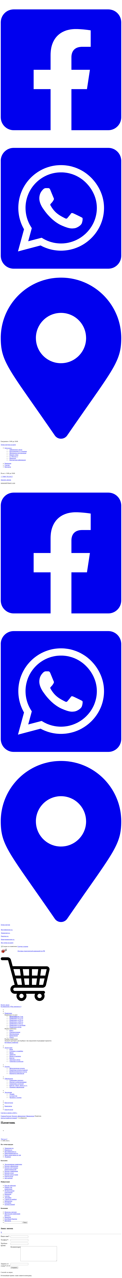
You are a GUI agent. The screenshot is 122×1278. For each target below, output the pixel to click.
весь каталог (9, 1178)
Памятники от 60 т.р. (16, 1023)
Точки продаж (5, 925)
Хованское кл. (5, 933)
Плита (12, 1037)
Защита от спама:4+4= (6, 1265)
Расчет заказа (5, 1005)
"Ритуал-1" (4, 1139)
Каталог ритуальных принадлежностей (11, 1168)
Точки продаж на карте (8, 444)
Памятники (8, 1013)
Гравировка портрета (16, 1080)
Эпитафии (8, 1197)
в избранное (23, 1118)
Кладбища (8, 1203)
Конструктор (9, 1102)
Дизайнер (8, 1157)
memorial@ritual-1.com (8, 483)
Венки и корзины (15, 1056)
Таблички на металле (16, 1061)
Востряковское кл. (7, 929)
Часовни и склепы (15, 1097)
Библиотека (8, 1201)
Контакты (8, 467)
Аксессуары (8, 1047)
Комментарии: (15, 1247)
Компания (8, 463)
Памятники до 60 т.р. (16, 1022)
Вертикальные (14, 1034)
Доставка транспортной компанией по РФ (31, 951)
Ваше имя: (5, 1236)
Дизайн (12, 1094)
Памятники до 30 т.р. (16, 1020)
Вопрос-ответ (14, 455)
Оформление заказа (16, 449)
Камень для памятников (8, 1188)
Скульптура (13, 1096)
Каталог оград (9, 1173)
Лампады (13, 1054)
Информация (8, 448)
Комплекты (8, 1106)
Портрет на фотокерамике (18, 1082)
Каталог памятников (11, 1171)
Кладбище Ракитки (11, 1219)
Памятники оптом (15, 1027)
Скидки (7, 465)
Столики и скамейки (16, 1051)
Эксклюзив (8, 1092)
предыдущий (5, 1118)
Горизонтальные (15, 1032)
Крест (11, 1030)
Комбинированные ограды (18, 1072)
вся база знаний (10, 1204)
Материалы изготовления (18, 453)
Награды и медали (11, 1212)
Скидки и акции (22, 946)
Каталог (9, 1116)
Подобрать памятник (11, 1042)
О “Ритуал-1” (14, 456)
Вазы (11, 1049)
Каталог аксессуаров (11, 1174)
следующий (13, 1118)
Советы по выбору (11, 1199)
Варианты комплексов (17, 1073)
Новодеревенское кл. (8, 939)
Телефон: (5, 1240)
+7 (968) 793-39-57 (7, 476)
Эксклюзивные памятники (13, 1164)
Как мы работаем (10, 1185)
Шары (12, 1053)
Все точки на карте (7, 942)
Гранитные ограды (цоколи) (19, 1070)
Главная (3, 1116)
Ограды (7, 1066)
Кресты (12, 1058)
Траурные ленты (15, 1059)
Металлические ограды (17, 1068)
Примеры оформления (17, 1087)
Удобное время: (4, 1244)
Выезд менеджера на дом (13, 1155)
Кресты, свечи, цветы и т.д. (18, 1085)
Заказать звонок (6, 480)
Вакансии (13, 458)
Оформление (9, 1078)
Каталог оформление (19, 1116)
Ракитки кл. (5, 936)
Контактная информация (18, 460)
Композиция (14, 1035)
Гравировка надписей (17, 1084)
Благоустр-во (9, 1109)
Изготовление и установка (18, 451)
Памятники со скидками (17, 1025)
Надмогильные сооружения (9, 1191)
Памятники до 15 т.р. (16, 1018)
